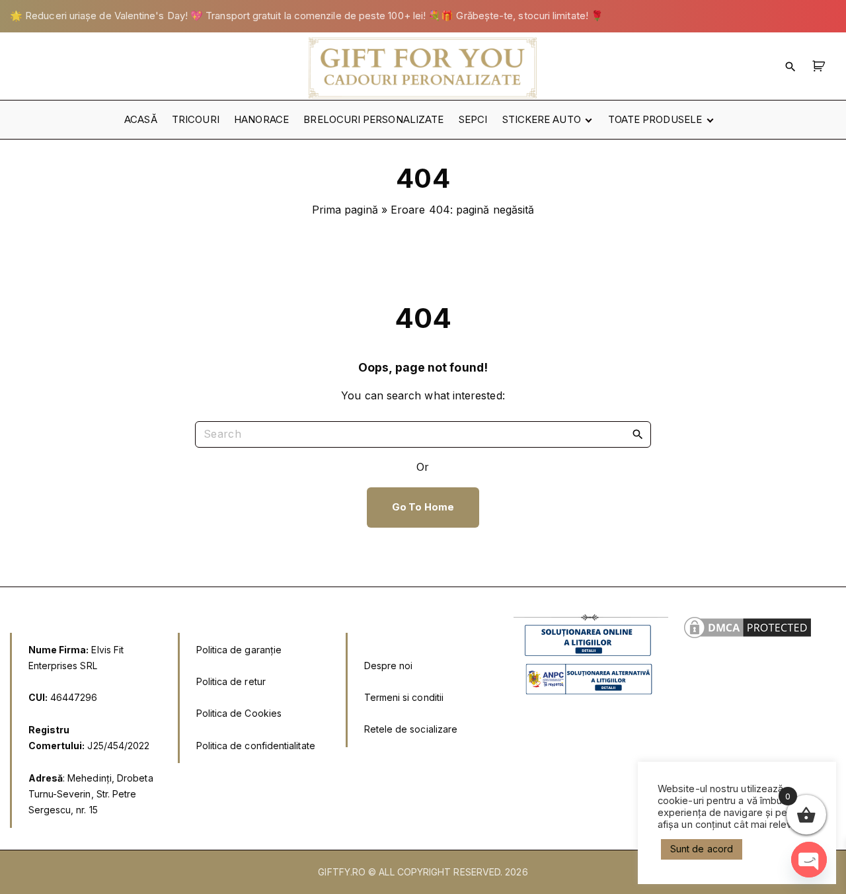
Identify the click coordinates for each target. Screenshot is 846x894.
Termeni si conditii (404, 697)
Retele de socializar (408, 729)
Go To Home (423, 507)
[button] (820, 66)
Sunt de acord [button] (701, 848)
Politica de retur (231, 681)
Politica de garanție (239, 649)
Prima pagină (345, 209)
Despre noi (388, 665)
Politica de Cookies (239, 713)
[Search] (638, 433)
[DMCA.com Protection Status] (747, 637)
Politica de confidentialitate (255, 745)
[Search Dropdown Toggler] (790, 66)
